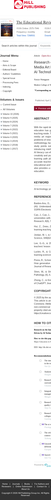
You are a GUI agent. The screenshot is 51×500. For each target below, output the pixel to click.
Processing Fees (10, 82)
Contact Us (42, 486)
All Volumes (9, 109)
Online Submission (24, 486)
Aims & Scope (9, 65)
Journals (16, 484)
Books (27, 484)
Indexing (6, 86)
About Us (25, 489)
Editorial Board (9, 69)
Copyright (7, 91)
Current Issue (9, 104)
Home (5, 61)
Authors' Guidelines (12, 74)
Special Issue (9, 78)
